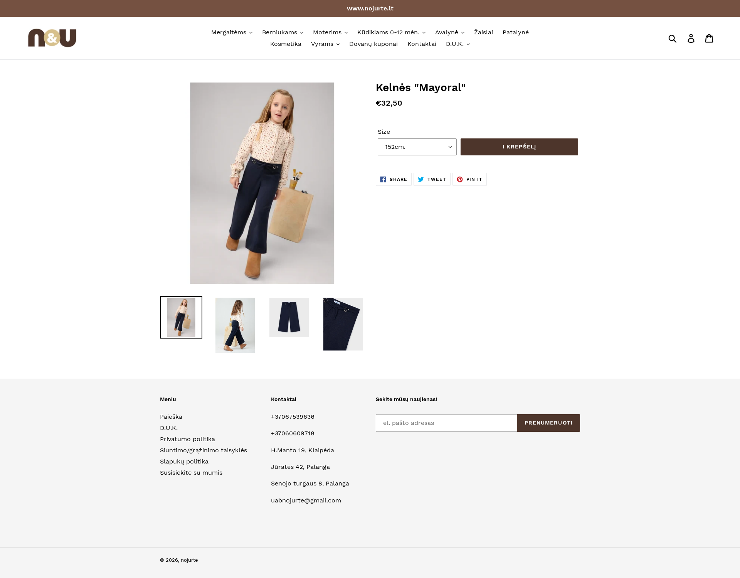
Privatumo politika (187, 439)
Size (384, 131)
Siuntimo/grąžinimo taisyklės (203, 450)
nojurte (189, 560)
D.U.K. (169, 427)
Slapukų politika (184, 461)
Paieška (171, 416)
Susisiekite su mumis (191, 472)
